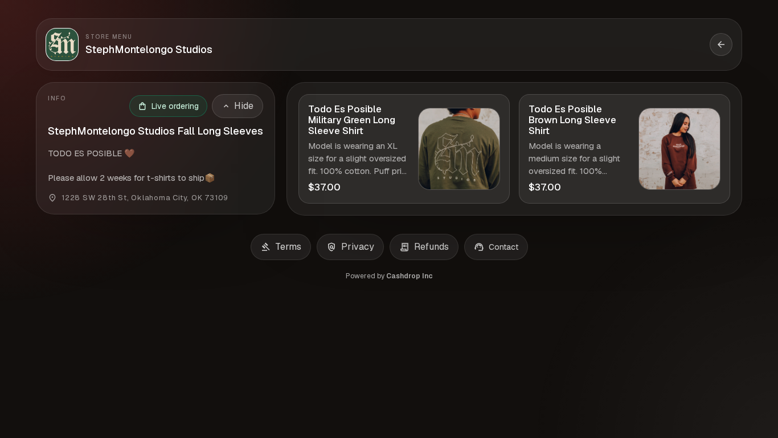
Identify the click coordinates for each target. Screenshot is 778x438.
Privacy (350, 247)
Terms (280, 247)
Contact (496, 247)
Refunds (424, 247)
